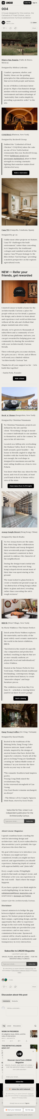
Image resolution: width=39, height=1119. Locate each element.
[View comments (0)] (11, 28)
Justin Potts (11, 1038)
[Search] (35, 1026)
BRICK (4, 623)
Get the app (29, 1110)
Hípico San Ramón (10, 60)
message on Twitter (22, 896)
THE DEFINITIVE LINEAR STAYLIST (11, 1047)
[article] (19, 1036)
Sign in (35, 3)
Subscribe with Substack (21, 1089)
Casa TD (5, 230)
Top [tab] (4, 1026)
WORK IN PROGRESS (10, 1031)
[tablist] (10, 1001)
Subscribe (27, 3)
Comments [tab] (6, 1001)
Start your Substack (14, 1110)
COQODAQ (6, 134)
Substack (10, 1115)
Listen (35, 22)
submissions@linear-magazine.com (17, 893)
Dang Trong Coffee (10, 732)
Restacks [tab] (15, 1001)
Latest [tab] (9, 1026)
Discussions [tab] (17, 1026)
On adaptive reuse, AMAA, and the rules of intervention (13, 1035)
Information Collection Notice (21, 970)
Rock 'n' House (8, 415)
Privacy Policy (23, 1097)
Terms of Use (29, 968)
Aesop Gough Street (11, 532)
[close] (33, 1051)
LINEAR (8, 21)
